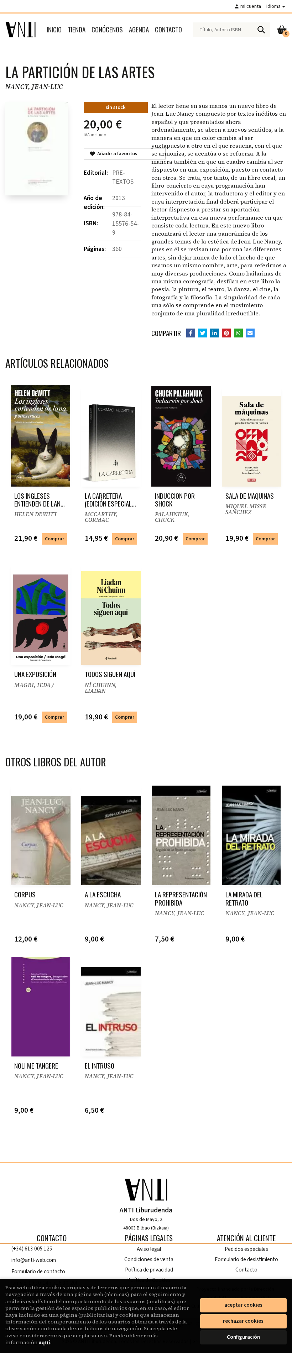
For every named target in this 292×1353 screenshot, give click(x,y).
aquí (44, 1342)
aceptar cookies (243, 1305)
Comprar (54, 538)
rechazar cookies (243, 1321)
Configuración (243, 1337)
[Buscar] (261, 29)
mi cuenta (250, 6)
